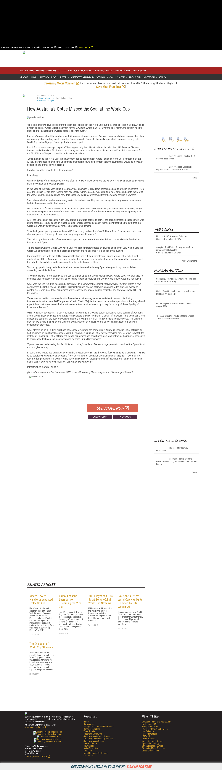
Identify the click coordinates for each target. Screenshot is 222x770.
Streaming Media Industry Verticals (98, 738)
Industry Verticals (122, 70)
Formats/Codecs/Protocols (80, 70)
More (195, 177)
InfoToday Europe (149, 734)
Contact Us (88, 755)
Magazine (89, 724)
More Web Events (189, 260)
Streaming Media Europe (152, 746)
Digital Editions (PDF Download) (99, 726)
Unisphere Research (150, 750)
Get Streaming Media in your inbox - (111, 766)
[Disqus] (86, 466)
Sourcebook (84, 47)
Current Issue (100, 417)
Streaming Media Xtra (93, 734)
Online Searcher (149, 738)
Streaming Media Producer (153, 748)
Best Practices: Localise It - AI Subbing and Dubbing (175, 157)
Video (109, 77)
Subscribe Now (110, 408)
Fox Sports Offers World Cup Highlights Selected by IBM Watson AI (130, 601)
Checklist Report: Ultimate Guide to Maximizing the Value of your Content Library (176, 461)
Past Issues (125, 417)
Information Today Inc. (35, 727)
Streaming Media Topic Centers (97, 736)
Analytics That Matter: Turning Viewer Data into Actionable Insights (174, 248)
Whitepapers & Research (82, 77)
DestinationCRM (149, 724)
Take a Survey (135, 77)
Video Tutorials (90, 731)
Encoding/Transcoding (46, 70)
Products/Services (103, 70)
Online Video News (92, 748)
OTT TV (62, 70)
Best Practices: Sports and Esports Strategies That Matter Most (174, 168)
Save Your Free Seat (108, 87)
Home (33, 77)
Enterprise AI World (150, 726)
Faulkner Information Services (155, 729)
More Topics (138, 70)
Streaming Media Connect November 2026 (19, 47)
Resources (120, 77)
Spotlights (88, 750)
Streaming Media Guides (94, 741)
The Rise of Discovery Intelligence (172, 449)
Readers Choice (90, 743)
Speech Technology (150, 743)
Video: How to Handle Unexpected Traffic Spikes (41, 599)
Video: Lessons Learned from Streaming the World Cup (71, 601)
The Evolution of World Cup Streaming (41, 645)
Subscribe (43, 77)
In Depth (63, 77)
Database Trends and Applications (156, 722)
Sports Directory (66, 47)
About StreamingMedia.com (96, 753)
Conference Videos (92, 729)
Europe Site (48, 47)
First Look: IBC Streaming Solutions (171, 236)
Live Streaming (27, 70)
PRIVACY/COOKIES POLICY (36, 756)
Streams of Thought (45, 100)
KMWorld (146, 736)
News (53, 77)
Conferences (149, 77)
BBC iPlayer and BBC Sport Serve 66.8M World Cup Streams (100, 599)
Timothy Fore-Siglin (47, 98)
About (162, 77)
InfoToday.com (148, 731)
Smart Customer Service (152, 741)
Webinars (101, 77)
